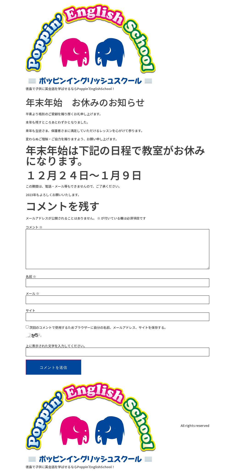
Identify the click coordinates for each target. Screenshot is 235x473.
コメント (34, 227)
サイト (30, 310)
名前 (31, 276)
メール (32, 293)
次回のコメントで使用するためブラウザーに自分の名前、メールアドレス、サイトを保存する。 (98, 327)
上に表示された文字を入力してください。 (56, 345)
